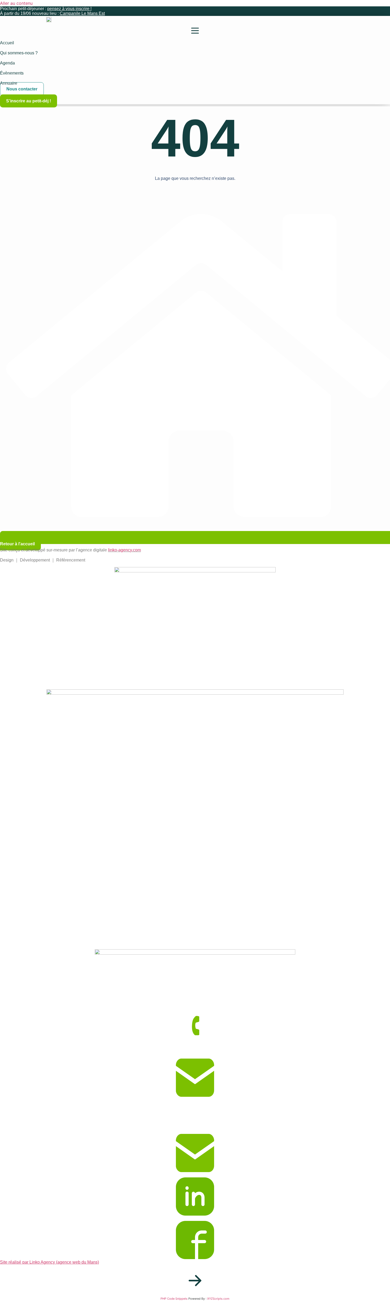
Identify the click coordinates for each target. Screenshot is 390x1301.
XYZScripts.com (218, 1298)
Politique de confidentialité (25, 1124)
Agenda (7, 63)
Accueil (7, 43)
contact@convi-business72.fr (28, 1105)
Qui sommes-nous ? (19, 53)
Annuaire (8, 83)
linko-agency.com (124, 550)
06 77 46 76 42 (14, 1055)
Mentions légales (16, 1117)
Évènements (12, 73)
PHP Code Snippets (174, 1298)
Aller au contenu (16, 3)
